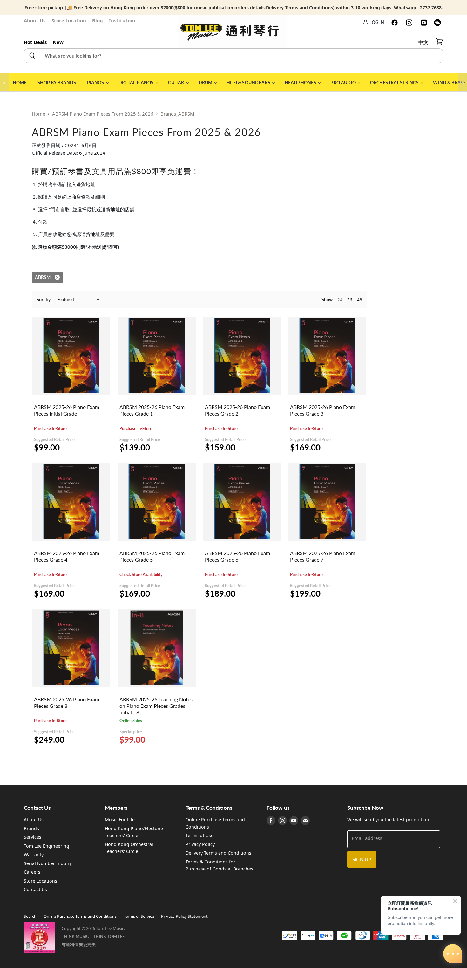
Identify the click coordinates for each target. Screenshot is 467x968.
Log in (376, 22)
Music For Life (120, 819)
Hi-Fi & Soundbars (249, 82)
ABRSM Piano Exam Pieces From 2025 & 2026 (102, 114)
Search (30, 916)
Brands (31, 828)
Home (20, 82)
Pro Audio (343, 82)
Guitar (176, 82)
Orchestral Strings (395, 82)
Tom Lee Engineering (46, 846)
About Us (34, 20)
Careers (32, 872)
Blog (97, 20)
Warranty (34, 854)
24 (339, 299)
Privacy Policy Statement (184, 916)
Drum (206, 82)
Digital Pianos (136, 82)
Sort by (44, 299)
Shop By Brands (56, 82)
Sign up (361, 859)
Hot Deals (35, 42)
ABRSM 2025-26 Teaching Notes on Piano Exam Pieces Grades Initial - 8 (156, 705)
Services (32, 837)
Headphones (301, 82)
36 (349, 299)
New (58, 42)
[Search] (32, 55)
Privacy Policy (200, 844)
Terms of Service (139, 916)
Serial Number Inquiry (48, 863)
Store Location (68, 20)
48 (359, 299)
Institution (122, 20)
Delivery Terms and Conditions (218, 853)
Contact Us (35, 889)
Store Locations (40, 881)
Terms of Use (199, 835)
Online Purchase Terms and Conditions (80, 916)
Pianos (96, 82)
